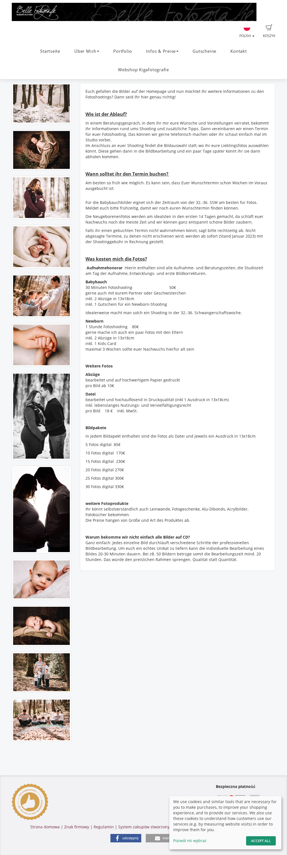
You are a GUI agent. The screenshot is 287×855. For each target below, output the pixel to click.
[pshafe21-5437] (41, 579)
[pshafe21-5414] (41, 625)
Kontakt (238, 51)
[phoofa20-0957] (41, 509)
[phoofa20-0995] (41, 197)
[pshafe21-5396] (41, 150)
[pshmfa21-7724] (41, 672)
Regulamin (104, 826)
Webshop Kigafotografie (143, 70)
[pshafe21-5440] (41, 246)
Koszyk (269, 35)
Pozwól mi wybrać (190, 840)
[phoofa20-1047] (41, 416)
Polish (245, 35)
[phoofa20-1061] (41, 103)
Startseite (50, 51)
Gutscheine (204, 51)
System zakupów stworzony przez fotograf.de (160, 826)
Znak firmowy (77, 826)
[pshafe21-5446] (41, 345)
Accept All (261, 840)
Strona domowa (45, 826)
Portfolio (122, 51)
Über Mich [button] (85, 51)
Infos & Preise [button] (161, 51)
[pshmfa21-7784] (41, 720)
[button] (125, 838)
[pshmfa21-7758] (41, 296)
